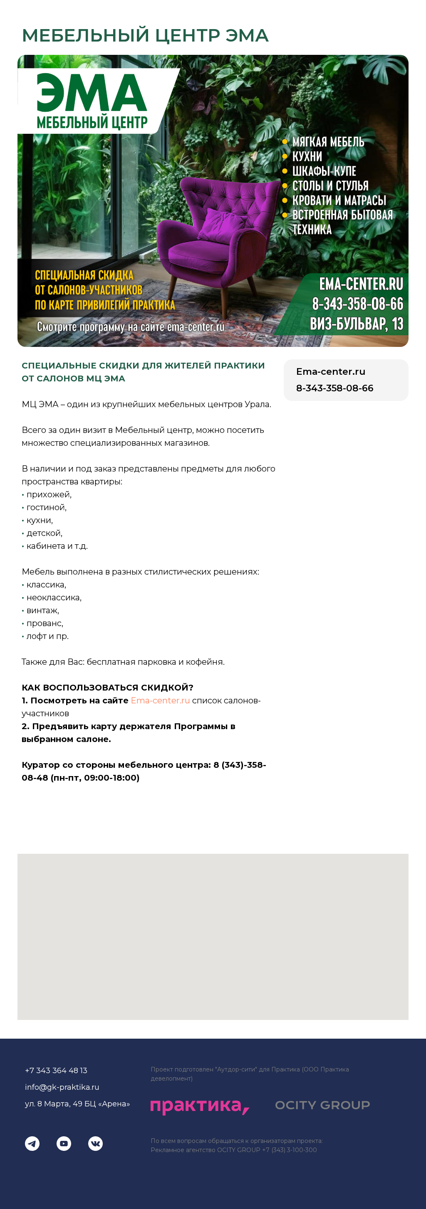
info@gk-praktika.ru (62, 1087)
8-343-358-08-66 (335, 388)
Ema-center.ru (160, 700)
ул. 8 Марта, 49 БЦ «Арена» (77, 1103)
